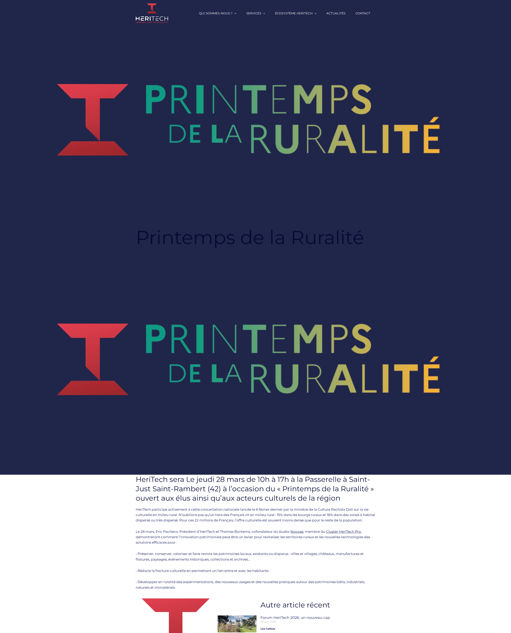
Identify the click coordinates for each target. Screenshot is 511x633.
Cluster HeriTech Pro (343, 532)
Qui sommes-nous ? (216, 13)
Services (253, 13)
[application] (234, 13)
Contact (363, 13)
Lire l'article (267, 628)
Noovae (296, 532)
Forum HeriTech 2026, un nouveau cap (295, 617)
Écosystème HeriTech (294, 13)
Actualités (336, 13)
